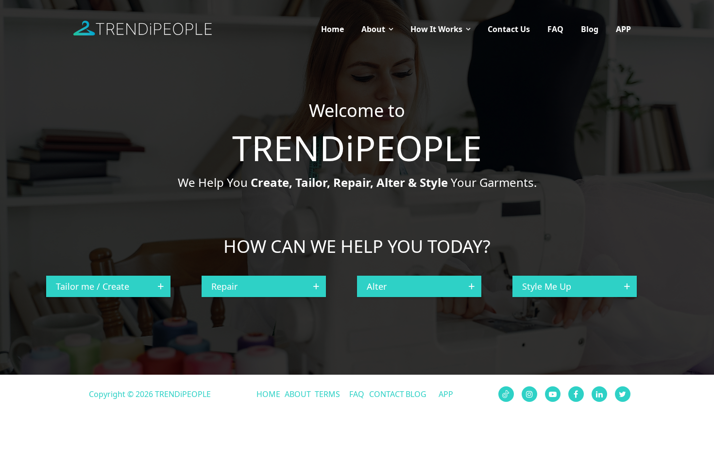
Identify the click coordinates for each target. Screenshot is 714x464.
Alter (377, 286)
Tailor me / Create (92, 286)
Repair (224, 286)
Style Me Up (546, 286)
